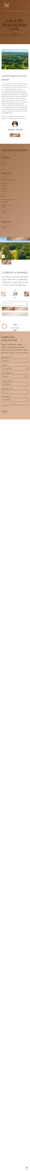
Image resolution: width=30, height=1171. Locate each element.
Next (8, 262)
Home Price (5, 357)
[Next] (26, 294)
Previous (4, 262)
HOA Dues (5, 396)
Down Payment (6, 373)
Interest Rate (6, 389)
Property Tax (6, 381)
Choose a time (8, 304)
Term (3, 365)
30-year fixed (8, 368)
